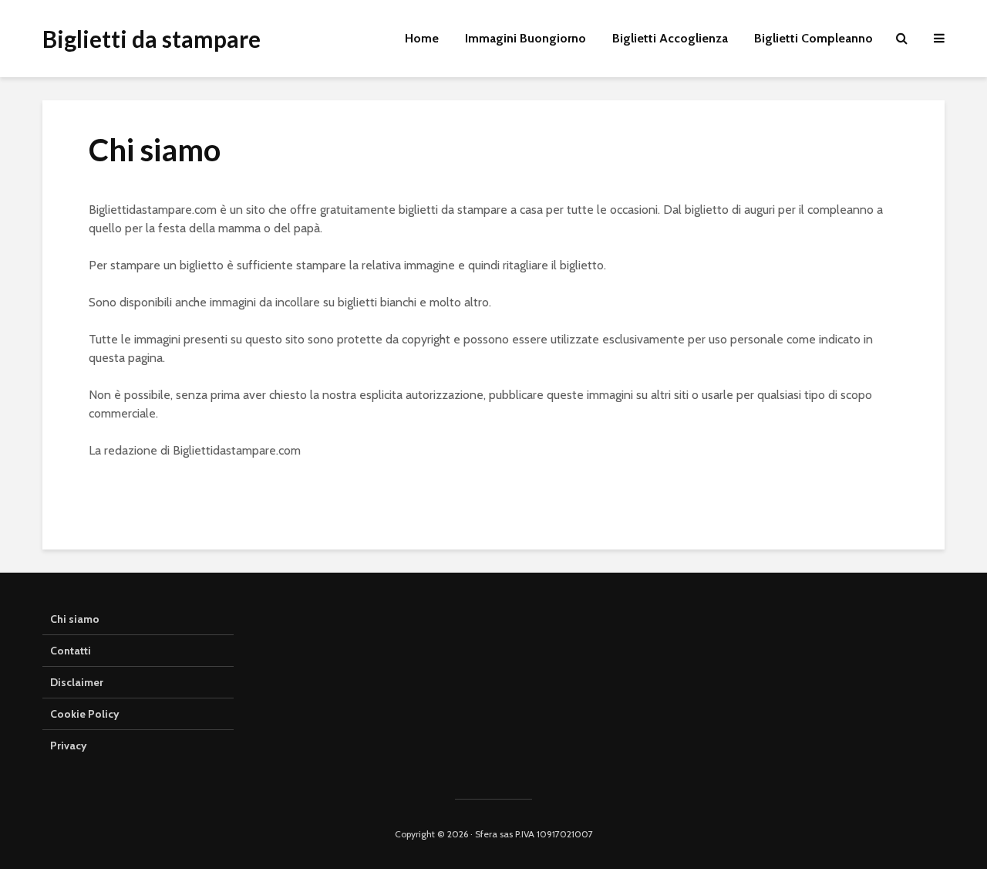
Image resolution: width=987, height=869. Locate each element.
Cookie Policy (85, 714)
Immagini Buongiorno (525, 38)
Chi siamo (74, 619)
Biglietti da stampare (151, 38)
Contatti (70, 651)
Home (422, 38)
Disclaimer (76, 682)
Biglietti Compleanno (813, 38)
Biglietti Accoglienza (670, 38)
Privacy (68, 745)
